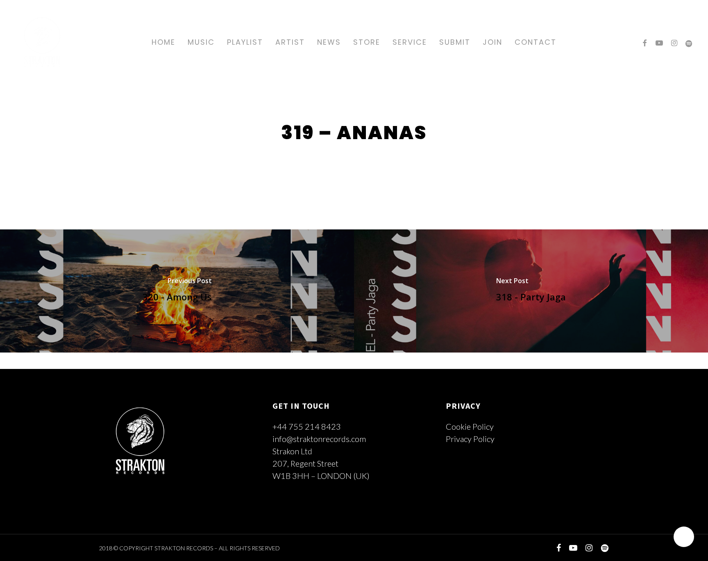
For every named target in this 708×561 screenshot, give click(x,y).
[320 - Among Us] (177, 291)
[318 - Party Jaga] (531, 291)
